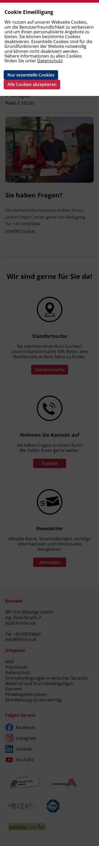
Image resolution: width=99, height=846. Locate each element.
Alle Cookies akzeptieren (31, 84)
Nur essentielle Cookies (30, 75)
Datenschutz (49, 61)
